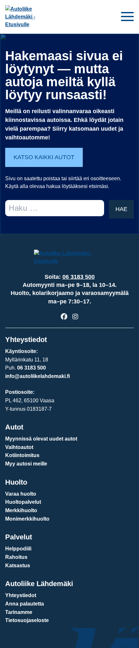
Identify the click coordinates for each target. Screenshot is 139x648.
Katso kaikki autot (44, 157)
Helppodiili (18, 548)
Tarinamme (18, 612)
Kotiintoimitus (22, 455)
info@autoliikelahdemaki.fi (37, 376)
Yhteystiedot (20, 595)
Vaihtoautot (19, 447)
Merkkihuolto (21, 510)
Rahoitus (16, 557)
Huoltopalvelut (23, 502)
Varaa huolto (20, 494)
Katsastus (17, 565)
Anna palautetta (24, 604)
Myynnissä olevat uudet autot (41, 439)
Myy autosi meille (26, 463)
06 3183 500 (78, 277)
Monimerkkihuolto (27, 519)
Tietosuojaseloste (27, 620)
